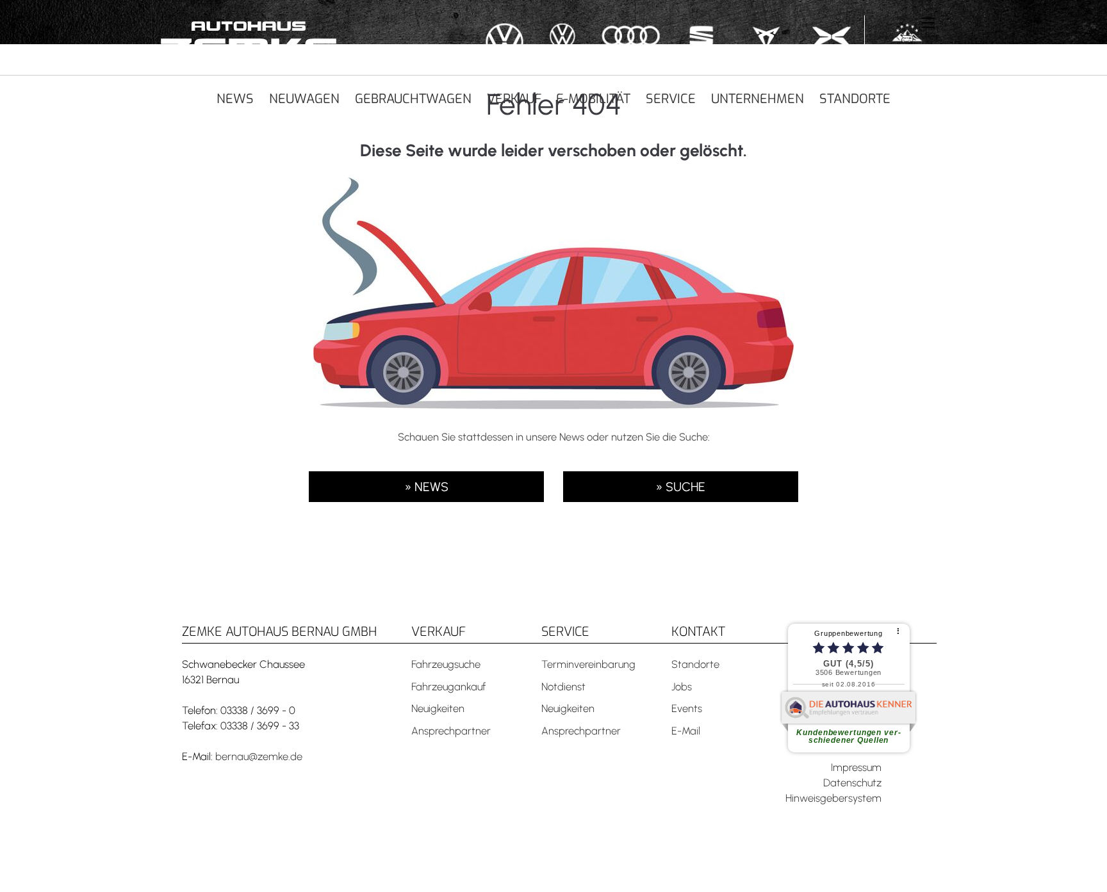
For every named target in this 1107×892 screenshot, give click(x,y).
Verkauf (514, 99)
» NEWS (426, 487)
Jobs (681, 686)
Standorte (854, 99)
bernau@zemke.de (258, 756)
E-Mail (685, 730)
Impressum (856, 767)
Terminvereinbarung (588, 664)
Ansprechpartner (451, 730)
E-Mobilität (593, 99)
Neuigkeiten (437, 708)
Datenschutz (852, 782)
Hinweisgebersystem (833, 797)
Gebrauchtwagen (413, 99)
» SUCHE (680, 487)
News (235, 99)
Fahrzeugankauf (448, 686)
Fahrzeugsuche (445, 664)
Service (671, 99)
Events (686, 708)
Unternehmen (757, 99)
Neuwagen (304, 99)
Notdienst (563, 686)
